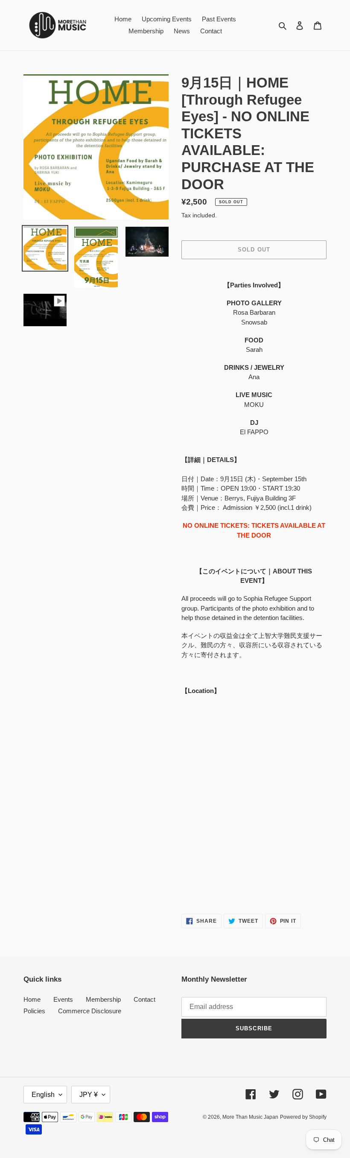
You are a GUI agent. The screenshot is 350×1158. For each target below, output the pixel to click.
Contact (144, 999)
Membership (103, 999)
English (43, 1094)
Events (63, 999)
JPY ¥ (88, 1094)
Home (32, 999)
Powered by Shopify (303, 1117)
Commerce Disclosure (89, 1011)
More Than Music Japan (250, 1117)
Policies (34, 1011)
